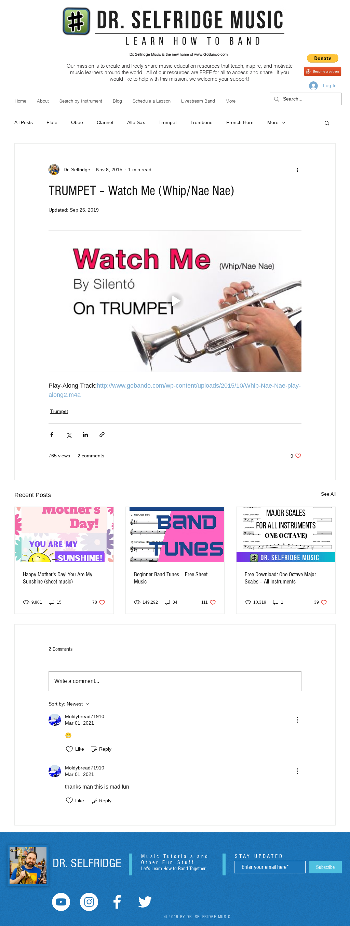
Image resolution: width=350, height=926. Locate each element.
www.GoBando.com (211, 54)
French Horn (240, 122)
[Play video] (175, 301)
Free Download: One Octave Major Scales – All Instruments (280, 578)
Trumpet (168, 122)
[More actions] (297, 169)
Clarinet (105, 122)
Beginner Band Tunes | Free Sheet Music (170, 578)
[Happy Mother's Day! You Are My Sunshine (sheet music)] (64, 534)
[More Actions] (297, 720)
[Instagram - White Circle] (89, 902)
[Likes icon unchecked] (69, 749)
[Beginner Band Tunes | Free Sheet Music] (175, 534)
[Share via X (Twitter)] (68, 434)
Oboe (77, 122)
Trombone (201, 122)
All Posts (23, 122)
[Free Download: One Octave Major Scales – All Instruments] (286, 534)
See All (328, 494)
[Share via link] (102, 434)
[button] (322, 58)
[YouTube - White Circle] (61, 902)
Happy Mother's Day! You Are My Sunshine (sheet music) (57, 578)
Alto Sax (136, 122)
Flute (51, 122)
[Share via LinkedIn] (85, 434)
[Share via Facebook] (52, 434)
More (273, 122)
